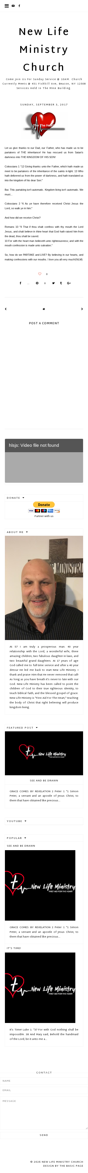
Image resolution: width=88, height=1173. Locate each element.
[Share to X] (53, 283)
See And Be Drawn (44, 780)
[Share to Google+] (69, 283)
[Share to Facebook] (21, 283)
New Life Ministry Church (44, 50)
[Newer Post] (6, 309)
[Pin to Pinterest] (37, 283)
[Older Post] (82, 309)
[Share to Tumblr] (61, 283)
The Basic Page (71, 1166)
